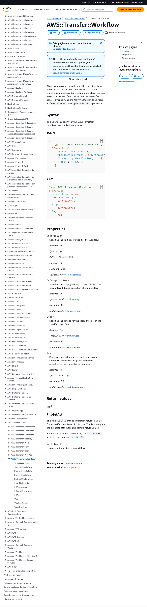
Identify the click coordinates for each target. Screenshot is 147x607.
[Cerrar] (101, 43)
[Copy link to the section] (44, 115)
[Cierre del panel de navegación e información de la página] (142, 42)
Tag (76, 162)
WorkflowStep (99, 155)
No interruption (75, 387)
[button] (64, 49)
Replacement (74, 274)
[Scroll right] (79, 9)
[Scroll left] (16, 9)
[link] (99, 18)
